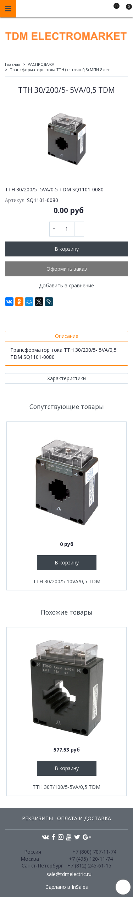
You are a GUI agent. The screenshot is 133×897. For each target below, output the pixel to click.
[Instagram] (60, 837)
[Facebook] (53, 837)
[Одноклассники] (19, 301)
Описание (66, 336)
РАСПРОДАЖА (41, 64)
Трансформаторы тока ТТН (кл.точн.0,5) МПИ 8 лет (60, 69)
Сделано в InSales (66, 887)
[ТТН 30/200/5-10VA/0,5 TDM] (66, 482)
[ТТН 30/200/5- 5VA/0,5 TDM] (66, 138)
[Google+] (87, 837)
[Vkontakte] (45, 837)
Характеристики (66, 378)
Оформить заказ (66, 268)
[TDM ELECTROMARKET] (66, 34)
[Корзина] (125, 10)
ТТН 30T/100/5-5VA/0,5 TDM (66, 787)
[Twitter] (77, 837)
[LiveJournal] (49, 301)
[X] (39, 301)
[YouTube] (69, 837)
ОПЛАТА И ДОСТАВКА (84, 818)
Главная (12, 64)
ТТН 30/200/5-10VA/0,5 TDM (66, 581)
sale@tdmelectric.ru (69, 874)
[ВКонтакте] (9, 301)
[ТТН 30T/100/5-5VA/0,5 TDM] (66, 687)
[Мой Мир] (29, 301)
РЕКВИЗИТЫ (37, 818)
